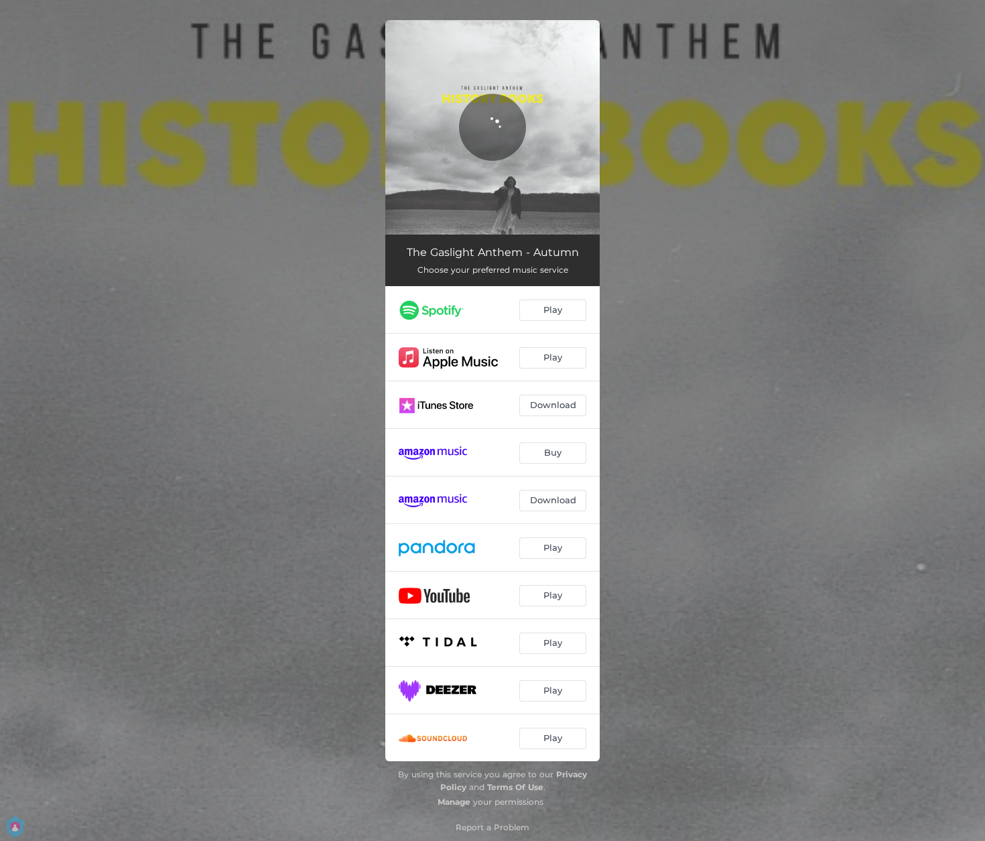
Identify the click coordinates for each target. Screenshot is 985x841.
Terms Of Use (515, 787)
